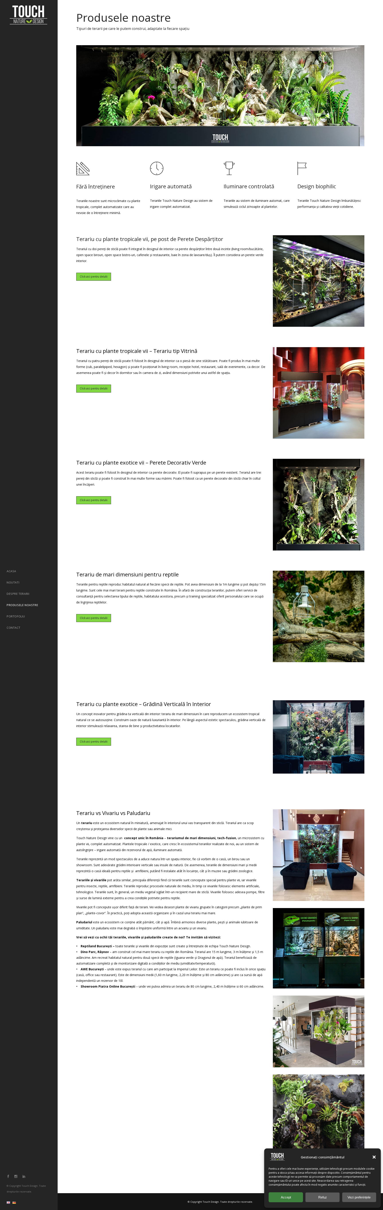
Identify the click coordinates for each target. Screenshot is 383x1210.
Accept (286, 1197)
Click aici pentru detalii (93, 276)
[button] (374, 1157)
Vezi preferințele (359, 1197)
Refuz (322, 1197)
